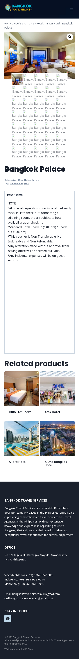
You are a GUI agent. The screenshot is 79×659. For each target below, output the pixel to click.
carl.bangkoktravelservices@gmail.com (28, 598)
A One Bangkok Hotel (56, 463)
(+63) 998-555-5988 (39, 575)
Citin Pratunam (20, 412)
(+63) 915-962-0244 (32, 579)
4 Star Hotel (23, 180)
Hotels (35, 180)
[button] (70, 37)
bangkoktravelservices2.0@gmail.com (36, 594)
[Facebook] (7, 618)
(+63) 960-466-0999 (31, 584)
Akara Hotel (17, 462)
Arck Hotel (52, 412)
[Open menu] (71, 9)
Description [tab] (15, 194)
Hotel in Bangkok (19, 183)
